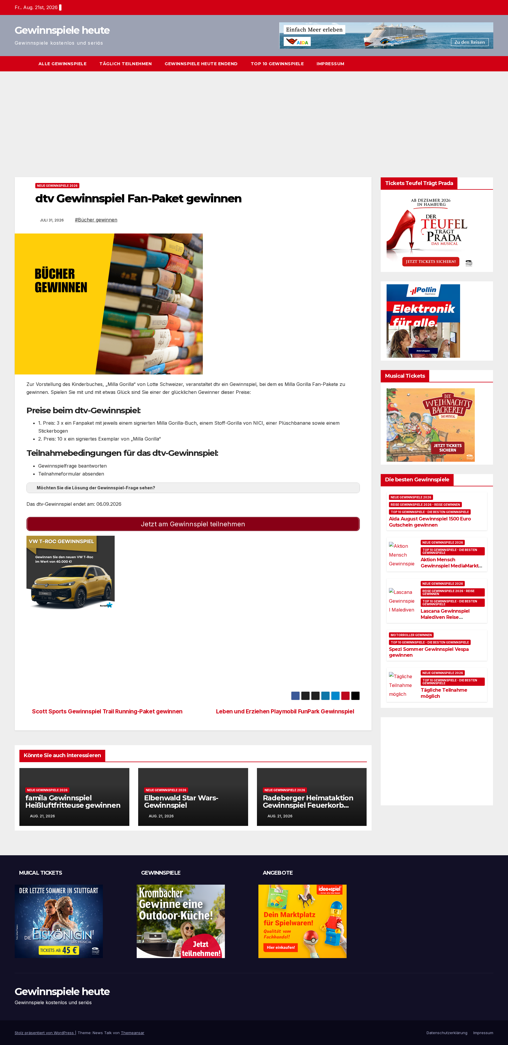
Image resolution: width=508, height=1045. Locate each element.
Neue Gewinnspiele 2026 (57, 185)
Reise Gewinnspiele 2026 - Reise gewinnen (425, 504)
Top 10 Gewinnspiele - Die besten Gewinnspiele (430, 512)
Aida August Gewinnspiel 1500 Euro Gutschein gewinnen (430, 522)
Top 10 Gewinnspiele (277, 63)
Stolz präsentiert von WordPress (45, 1032)
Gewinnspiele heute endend (201, 63)
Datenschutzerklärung (447, 1032)
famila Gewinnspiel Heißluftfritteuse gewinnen (73, 801)
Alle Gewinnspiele (63, 63)
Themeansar (132, 1032)
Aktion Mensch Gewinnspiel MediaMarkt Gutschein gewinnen (449, 566)
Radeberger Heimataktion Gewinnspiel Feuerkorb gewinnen (308, 805)
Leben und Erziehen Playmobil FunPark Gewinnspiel (285, 711)
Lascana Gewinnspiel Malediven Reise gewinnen (445, 617)
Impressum (331, 63)
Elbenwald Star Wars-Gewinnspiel (181, 801)
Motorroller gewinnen (411, 635)
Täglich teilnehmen (125, 63)
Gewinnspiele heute (62, 30)
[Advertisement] (254, 115)
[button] (489, 64)
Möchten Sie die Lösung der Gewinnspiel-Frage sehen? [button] (96, 487)
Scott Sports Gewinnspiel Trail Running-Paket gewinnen (107, 711)
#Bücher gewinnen (96, 220)
